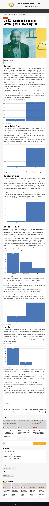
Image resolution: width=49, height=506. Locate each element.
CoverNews (28, 504)
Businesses (6, 487)
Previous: (13, 410)
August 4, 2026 (42, 496)
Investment (6, 17)
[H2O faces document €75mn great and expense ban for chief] (25, 424)
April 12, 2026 (40, 435)
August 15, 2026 (15, 498)
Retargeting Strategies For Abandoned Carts (12, 456)
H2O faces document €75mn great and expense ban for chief (24, 432)
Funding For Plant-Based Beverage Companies (12, 461)
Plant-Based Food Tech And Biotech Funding (12, 458)
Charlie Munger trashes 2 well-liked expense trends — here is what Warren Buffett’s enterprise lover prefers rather (8, 433)
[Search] (45, 11)
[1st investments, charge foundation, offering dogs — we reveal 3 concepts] (39, 424)
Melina (5, 26)
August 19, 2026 (6, 496)
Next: (35, 410)
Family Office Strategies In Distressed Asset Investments (14, 454)
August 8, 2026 (33, 496)
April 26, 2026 (25, 435)
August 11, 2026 (24, 496)
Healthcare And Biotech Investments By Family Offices (14, 451)
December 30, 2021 (11, 26)
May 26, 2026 (10, 438)
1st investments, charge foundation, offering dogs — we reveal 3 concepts (38, 432)
